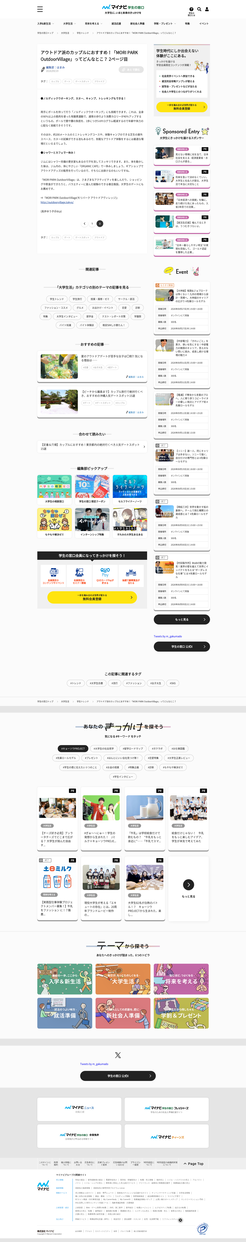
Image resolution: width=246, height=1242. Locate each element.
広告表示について (90, 1163)
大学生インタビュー (67, 316)
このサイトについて (45, 1163)
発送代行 (117, 1219)
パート (78, 1183)
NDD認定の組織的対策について (167, 1163)
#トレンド (75, 683)
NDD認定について (149, 1163)
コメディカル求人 (142, 1211)
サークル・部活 (126, 299)
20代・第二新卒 (116, 1208)
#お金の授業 (112, 767)
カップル (55, 81)
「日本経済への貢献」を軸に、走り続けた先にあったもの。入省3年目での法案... (192, 203)
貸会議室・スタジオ (132, 1219)
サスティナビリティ (102, 1231)
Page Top (195, 1164)
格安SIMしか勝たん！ (114, 325)
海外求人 (160, 1180)
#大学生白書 (96, 683)
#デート (86, 403)
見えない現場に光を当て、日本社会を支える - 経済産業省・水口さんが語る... (192, 158)
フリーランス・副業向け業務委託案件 (154, 1183)
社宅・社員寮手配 (151, 1219)
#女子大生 (98, 367)
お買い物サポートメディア (167, 1199)
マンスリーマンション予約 (192, 1199)
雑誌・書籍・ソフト (103, 1196)
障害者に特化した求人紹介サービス (120, 1183)
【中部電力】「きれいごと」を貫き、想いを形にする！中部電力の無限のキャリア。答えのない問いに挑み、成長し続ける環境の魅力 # (192, 348)
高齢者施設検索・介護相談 (123, 1203)
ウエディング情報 (122, 1196)
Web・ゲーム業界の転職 (96, 1208)
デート (67, 81)
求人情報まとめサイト (84, 1193)
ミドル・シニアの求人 (93, 1183)
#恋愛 (85, 367)
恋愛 (124, 308)
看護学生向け (111, 1180)
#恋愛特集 (153, 758)
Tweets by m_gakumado (168, 636)
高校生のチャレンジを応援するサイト (132, 1193)
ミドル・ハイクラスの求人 (178, 1180)
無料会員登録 (92, 597)
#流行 (115, 683)
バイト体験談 (87, 325)
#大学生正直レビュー (179, 758)
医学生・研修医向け (128, 1180)
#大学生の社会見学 (104, 748)
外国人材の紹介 (114, 1214)
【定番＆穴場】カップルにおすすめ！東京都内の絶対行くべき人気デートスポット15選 (90, 446)
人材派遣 (79, 1208)
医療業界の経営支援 (96, 1214)
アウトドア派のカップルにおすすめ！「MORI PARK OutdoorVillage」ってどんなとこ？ (136, 33)
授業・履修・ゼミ (100, 299)
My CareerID (125, 1199)
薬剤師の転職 (111, 1211)
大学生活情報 (184, 1193)
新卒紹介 (129, 1208)
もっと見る (182, 619)
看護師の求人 (125, 1211)
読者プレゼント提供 (104, 1163)
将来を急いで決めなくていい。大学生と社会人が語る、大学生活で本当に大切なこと (192, 180)
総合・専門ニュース (105, 1193)
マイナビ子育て (174, 1196)
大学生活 (68, 23)
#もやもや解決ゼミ (173, 767)
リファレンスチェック (171, 1219)
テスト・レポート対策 (114, 316)
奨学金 (89, 316)
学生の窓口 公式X (182, 646)
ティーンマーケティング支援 (164, 1193)
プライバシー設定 (136, 1163)
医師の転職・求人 (160, 1211)
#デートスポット (103, 403)
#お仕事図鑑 (178, 748)
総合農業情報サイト (156, 1196)
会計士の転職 (180, 1208)
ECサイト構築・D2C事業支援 (87, 1199)
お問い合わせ (78, 1163)
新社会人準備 (137, 23)
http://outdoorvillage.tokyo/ (57, 202)
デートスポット (82, 81)
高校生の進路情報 (82, 1188)
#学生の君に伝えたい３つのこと (80, 767)
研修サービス (80, 1219)
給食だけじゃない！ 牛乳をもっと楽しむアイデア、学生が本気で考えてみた (188, 837)
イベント (204, 23)
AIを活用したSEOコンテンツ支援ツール (91, 1203)
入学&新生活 (44, 23)
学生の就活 (80, 1180)
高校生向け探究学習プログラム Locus (109, 1188)
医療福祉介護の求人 (181, 1183)
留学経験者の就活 (95, 1180)
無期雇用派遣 (190, 1211)
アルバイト (197, 1180)
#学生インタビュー (123, 777)
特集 (187, 23)
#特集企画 (133, 767)
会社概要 (78, 1231)
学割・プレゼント (163, 23)
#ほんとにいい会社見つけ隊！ (123, 758)
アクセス (88, 1231)
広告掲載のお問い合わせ (120, 1163)
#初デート (112, 367)
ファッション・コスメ (56, 308)
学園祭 (137, 316)
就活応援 (116, 23)
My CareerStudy (110, 1199)
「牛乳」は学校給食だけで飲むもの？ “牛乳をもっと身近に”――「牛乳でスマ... (144, 837)
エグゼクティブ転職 (163, 1208)
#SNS (173, 683)
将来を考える (92, 23)
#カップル (120, 403)
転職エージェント (144, 1208)
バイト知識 (65, 325)
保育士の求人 (176, 1211)
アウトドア (99, 81)
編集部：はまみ (55, 67)
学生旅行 (77, 299)
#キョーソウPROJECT (73, 748)
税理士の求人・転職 (83, 1211)
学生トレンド (83, 33)
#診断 (151, 767)
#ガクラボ (157, 748)
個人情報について (66, 1163)
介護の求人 (80, 1214)
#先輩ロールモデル (66, 758)
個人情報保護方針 (140, 1231)
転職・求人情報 (146, 1180)
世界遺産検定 (138, 1196)
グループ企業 (125, 1231)
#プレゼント (91, 758)
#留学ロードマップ (133, 748)
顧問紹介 (99, 1211)
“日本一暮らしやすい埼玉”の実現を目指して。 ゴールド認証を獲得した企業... (192, 248)
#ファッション (134, 683)
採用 (115, 1231)
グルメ (80, 308)
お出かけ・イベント (102, 308)
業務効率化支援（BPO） (100, 1219)
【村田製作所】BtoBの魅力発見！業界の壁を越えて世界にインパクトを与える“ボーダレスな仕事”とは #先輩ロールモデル (192, 570)
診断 (137, 308)
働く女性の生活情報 (83, 1196)
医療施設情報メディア (143, 1199)
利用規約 (56, 1163)
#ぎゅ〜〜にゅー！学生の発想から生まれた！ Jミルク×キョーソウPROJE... (100, 837)
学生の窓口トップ (45, 33)
